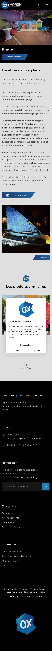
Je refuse (16, 350)
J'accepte (36, 350)
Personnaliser (26, 345)
